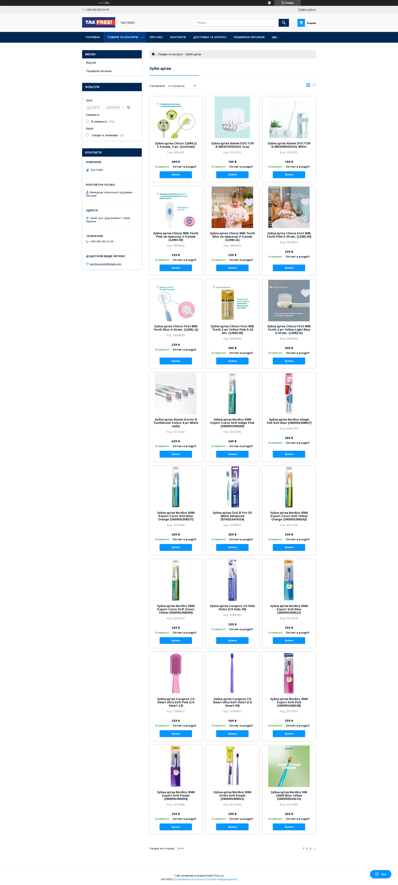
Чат (383, 874)
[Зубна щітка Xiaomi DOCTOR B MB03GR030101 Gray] (232, 117)
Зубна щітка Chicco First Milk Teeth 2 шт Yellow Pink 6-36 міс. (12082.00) (232, 330)
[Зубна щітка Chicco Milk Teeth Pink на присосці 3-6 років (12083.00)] (175, 207)
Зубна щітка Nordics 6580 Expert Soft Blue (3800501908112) (289, 609)
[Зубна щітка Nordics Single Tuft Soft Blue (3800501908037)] (289, 393)
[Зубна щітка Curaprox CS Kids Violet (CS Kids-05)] (232, 580)
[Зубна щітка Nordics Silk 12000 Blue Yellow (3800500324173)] (289, 766)
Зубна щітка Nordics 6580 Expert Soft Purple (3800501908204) (176, 795)
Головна (93, 37)
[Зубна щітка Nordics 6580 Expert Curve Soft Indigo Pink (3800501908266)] (232, 393)
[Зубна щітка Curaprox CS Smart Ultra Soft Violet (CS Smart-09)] (232, 673)
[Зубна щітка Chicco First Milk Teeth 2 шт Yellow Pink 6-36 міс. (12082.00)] (232, 300)
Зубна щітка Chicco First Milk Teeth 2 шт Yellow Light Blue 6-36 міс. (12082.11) (289, 330)
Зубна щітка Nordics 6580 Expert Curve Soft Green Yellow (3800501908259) (176, 609)
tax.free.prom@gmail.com (105, 263)
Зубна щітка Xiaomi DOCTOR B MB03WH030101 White (289, 145)
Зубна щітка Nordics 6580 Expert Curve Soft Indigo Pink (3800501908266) (232, 423)
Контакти (178, 37)
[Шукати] (284, 23)
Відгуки (91, 62)
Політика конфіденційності (221, 879)
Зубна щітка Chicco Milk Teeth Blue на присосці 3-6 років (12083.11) (232, 237)
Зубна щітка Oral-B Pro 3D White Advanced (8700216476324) (232, 516)
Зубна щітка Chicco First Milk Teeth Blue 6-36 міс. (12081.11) (175, 328)
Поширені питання (249, 37)
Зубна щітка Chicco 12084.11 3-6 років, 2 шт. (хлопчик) (176, 145)
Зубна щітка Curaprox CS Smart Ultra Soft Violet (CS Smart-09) (232, 702)
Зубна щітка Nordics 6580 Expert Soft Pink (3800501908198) (289, 702)
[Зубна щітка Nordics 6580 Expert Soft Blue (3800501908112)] (289, 580)
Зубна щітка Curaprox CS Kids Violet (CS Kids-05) (232, 607)
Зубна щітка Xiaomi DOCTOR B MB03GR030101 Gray (232, 145)
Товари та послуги (122, 37)
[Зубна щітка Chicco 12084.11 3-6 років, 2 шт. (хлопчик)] (175, 117)
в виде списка (314, 86)
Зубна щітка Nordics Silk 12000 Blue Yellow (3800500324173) (289, 795)
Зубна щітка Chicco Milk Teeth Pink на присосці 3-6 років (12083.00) (175, 237)
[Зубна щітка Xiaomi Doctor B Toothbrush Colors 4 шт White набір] (175, 393)
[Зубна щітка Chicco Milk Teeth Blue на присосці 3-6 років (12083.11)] (232, 207)
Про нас (156, 37)
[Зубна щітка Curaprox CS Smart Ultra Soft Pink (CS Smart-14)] (175, 673)
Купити (176, 174)
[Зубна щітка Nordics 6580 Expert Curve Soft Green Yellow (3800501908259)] (175, 580)
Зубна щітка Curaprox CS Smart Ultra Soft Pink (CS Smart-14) (176, 702)
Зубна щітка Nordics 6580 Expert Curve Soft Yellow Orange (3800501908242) (289, 516)
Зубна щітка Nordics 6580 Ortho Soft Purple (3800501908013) (232, 795)
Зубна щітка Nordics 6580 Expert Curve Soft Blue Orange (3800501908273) (176, 516)
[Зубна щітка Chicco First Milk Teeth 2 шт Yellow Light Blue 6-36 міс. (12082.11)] (289, 300)
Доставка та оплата (209, 37)
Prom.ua (218, 875)
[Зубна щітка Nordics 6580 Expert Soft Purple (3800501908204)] (175, 766)
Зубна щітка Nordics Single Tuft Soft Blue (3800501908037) (289, 421)
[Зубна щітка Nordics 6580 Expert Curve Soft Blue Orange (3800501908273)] (175, 486)
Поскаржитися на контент (189, 879)
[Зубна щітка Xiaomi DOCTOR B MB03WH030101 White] (289, 117)
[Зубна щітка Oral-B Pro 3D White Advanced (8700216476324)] (232, 486)
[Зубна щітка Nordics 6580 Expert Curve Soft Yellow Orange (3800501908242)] (289, 486)
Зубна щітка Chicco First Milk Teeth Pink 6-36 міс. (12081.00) (289, 235)
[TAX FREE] (98, 26)
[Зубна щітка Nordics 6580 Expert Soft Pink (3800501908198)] (289, 673)
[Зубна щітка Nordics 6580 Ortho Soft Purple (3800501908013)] (232, 766)
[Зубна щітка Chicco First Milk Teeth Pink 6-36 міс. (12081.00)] (289, 207)
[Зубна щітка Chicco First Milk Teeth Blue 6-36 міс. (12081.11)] (175, 300)
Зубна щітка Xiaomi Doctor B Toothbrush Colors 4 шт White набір (175, 423)
